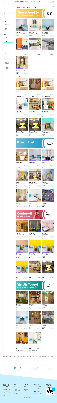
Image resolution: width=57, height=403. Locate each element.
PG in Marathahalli (5, 373)
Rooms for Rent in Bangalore (35, 367)
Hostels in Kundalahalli (19, 368)
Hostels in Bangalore (19, 367)
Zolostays (39, 356)
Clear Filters (11, 13)
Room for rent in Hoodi (34, 368)
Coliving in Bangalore (50, 367)
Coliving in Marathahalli (50, 373)
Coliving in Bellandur (49, 368)
